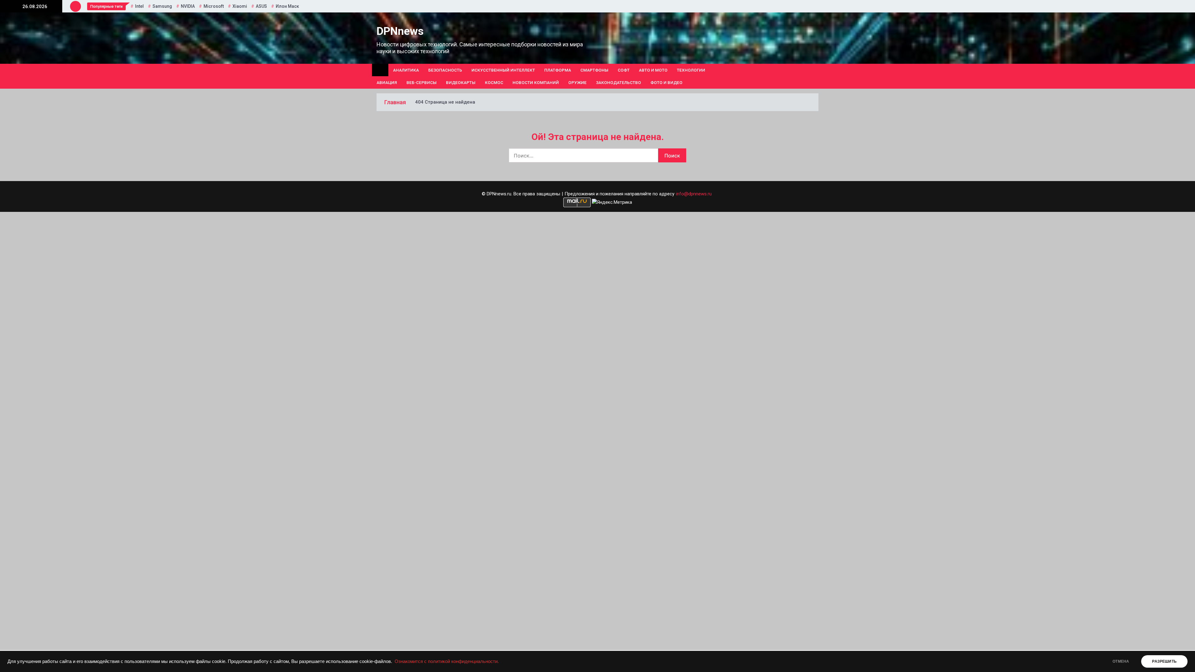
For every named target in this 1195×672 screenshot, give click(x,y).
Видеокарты (461, 82)
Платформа (557, 70)
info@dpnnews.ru (694, 194)
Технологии (691, 70)
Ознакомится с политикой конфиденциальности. (447, 661)
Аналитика (406, 70)
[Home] (380, 70)
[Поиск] (816, 76)
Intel (139, 6)
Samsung (162, 6)
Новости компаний (536, 82)
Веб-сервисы (421, 82)
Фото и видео (666, 82)
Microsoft (214, 6)
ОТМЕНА (1121, 661)
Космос (494, 82)
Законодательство (618, 82)
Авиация (387, 82)
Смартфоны (594, 70)
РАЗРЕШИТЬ (1164, 661)
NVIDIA (188, 6)
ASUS (261, 6)
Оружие (577, 82)
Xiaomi (239, 6)
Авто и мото (653, 70)
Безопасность (445, 70)
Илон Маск (287, 6)
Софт (624, 70)
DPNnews (400, 31)
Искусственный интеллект (503, 70)
